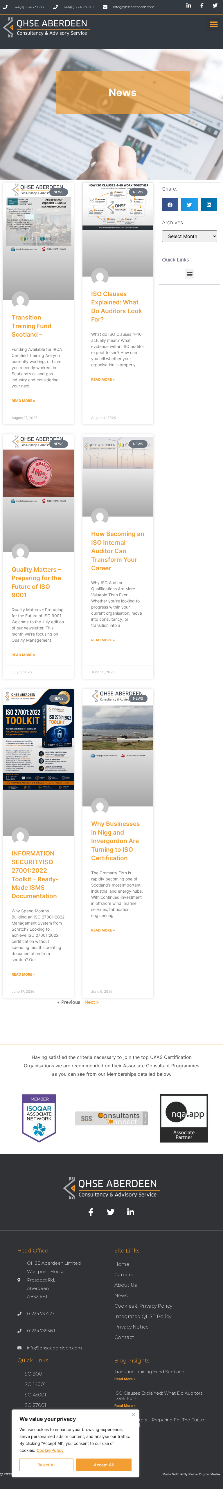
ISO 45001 (34, 1395)
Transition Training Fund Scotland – (31, 326)
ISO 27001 (34, 1405)
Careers (123, 1274)
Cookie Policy (50, 1450)
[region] (75, 1443)
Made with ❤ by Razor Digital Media (191, 1474)
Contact (124, 1337)
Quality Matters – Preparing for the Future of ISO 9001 (160, 1422)
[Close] (133, 1414)
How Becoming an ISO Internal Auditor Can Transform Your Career (117, 551)
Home (121, 1264)
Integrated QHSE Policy (142, 1316)
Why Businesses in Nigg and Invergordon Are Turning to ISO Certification (115, 841)
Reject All (46, 1464)
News (120, 1295)
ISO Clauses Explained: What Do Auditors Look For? (158, 1395)
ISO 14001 (34, 1384)
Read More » (23, 400)
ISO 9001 (33, 1374)
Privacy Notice (131, 1327)
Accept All (104, 1464)
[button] (213, 24)
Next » (91, 1002)
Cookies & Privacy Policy (143, 1306)
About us (125, 1285)
